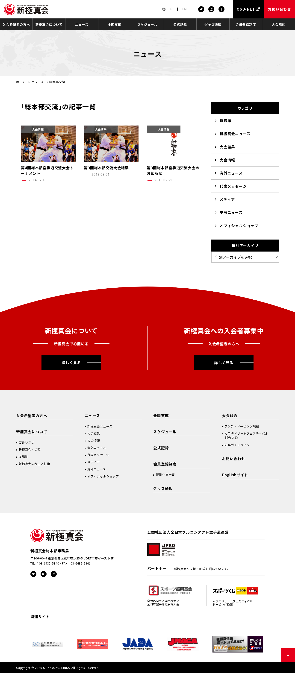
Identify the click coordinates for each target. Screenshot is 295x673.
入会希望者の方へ (16, 24)
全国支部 (114, 24)
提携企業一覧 (165, 474)
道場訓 (23, 456)
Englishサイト (235, 474)
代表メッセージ (233, 186)
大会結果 (227, 146)
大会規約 (278, 24)
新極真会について (49, 24)
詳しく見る (71, 362)
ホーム (21, 82)
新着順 (225, 120)
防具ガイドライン (237, 445)
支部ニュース (231, 212)
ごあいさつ (26, 442)
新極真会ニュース (235, 133)
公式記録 (180, 24)
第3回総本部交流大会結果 (106, 167)
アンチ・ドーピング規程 (241, 426)
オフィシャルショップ (239, 225)
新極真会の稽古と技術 (34, 464)
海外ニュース (231, 173)
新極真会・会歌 (30, 449)
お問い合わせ (233, 458)
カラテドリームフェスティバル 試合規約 (245, 435)
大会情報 (227, 160)
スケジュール (147, 24)
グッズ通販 (212, 24)
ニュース (81, 24)
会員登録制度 (246, 24)
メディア (227, 199)
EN (185, 9)
